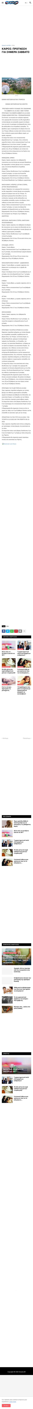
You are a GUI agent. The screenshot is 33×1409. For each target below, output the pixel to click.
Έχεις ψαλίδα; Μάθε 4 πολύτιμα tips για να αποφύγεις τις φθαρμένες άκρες (22, 823)
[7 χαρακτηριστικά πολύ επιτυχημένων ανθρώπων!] (7, 843)
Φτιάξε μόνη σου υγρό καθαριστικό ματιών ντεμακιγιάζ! (8, 670)
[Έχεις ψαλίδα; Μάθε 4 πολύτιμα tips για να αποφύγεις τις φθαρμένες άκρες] (7, 824)
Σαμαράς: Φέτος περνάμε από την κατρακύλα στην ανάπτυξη (22, 969)
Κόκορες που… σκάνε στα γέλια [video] (22, 1007)
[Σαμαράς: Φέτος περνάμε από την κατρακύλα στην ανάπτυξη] (7, 971)
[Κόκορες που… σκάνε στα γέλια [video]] (7, 1009)
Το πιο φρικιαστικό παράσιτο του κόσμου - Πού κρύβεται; (21, 998)
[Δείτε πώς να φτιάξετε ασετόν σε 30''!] (7, 833)
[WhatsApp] (12, 631)
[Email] (20, 631)
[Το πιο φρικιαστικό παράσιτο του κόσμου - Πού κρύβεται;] (7, 1000)
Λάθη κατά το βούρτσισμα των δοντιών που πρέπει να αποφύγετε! (22, 989)
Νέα (13, 45)
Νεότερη (5, 738)
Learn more (12, 1401)
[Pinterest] (16, 631)
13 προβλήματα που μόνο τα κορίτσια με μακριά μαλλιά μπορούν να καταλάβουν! (23, 690)
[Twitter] (8, 631)
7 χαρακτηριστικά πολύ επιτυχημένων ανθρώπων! (24, 653)
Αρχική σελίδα (6, 45)
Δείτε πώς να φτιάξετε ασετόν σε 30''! (8, 653)
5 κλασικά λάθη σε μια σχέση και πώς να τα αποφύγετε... (23, 670)
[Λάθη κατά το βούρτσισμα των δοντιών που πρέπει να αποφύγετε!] (7, 990)
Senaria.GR (22, 1372)
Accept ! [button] (6, 1405)
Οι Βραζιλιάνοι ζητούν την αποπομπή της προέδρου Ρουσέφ (22, 979)
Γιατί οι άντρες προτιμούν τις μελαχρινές (6, 688)
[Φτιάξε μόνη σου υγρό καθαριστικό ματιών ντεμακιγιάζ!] (7, 852)
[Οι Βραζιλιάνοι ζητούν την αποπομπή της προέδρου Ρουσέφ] (7, 980)
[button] (2, 2)
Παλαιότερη (26, 738)
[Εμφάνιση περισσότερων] (24, 631)
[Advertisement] (16, 25)
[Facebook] (4, 631)
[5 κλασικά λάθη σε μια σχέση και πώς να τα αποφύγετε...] (7, 862)
